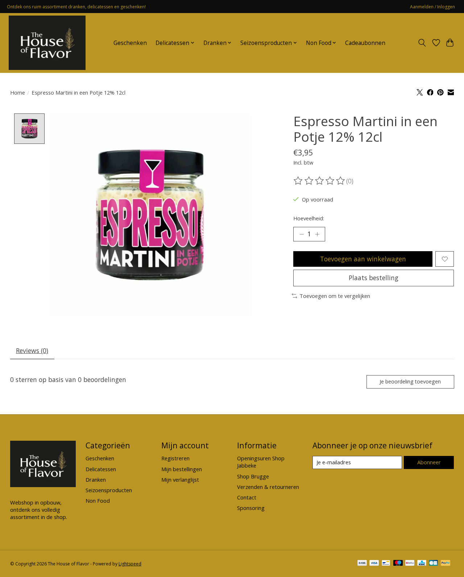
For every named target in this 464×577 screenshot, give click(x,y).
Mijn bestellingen (181, 469)
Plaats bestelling (373, 277)
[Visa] (374, 563)
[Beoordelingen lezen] (319, 181)
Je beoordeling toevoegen (410, 381)
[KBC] (421, 563)
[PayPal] (445, 563)
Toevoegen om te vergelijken (334, 295)
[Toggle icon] (422, 42)
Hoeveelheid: (308, 218)
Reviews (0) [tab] (32, 350)
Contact (246, 497)
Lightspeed (130, 564)
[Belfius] (409, 563)
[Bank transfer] (362, 563)
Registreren (175, 458)
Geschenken (130, 43)
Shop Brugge (253, 476)
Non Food (98, 500)
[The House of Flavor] (47, 43)
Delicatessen (101, 469)
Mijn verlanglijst (180, 479)
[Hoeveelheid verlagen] (302, 234)
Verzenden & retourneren (268, 486)
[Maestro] (398, 563)
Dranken (96, 479)
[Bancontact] (385, 563)
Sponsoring (251, 507)
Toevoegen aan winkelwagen (363, 258)
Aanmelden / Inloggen (432, 7)
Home (17, 92)
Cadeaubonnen (365, 43)
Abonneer (429, 462)
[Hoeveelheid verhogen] (317, 234)
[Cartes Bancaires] (433, 563)
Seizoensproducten (109, 490)
